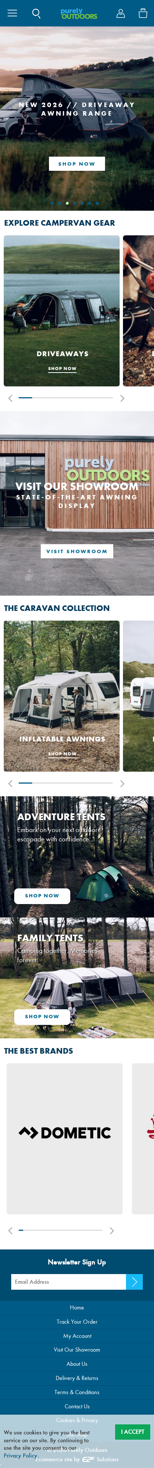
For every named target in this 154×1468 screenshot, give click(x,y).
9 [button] (54, 1230)
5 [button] (79, 397)
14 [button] (75, 1230)
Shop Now (77, 164)
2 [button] (39, 397)
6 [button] (92, 397)
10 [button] (58, 1230)
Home (77, 1307)
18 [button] (92, 1230)
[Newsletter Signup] (134, 1282)
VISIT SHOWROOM (77, 551)
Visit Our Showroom (77, 1349)
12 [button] (67, 1230)
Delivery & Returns (77, 1377)
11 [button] (63, 1230)
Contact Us (77, 1406)
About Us (77, 1363)
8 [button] (50, 1230)
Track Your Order (77, 1321)
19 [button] (96, 1230)
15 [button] (79, 1230)
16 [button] (83, 1230)
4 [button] (66, 397)
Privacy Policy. (21, 1455)
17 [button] (88, 1230)
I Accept (132, 1431)
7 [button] (106, 397)
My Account (77, 1335)
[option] (61, 311)
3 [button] (52, 397)
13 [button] (71, 1230)
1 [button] (25, 397)
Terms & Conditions (77, 1392)
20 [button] (100, 1230)
